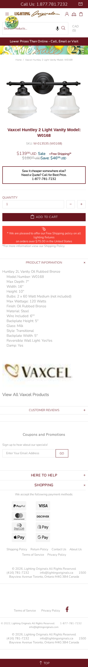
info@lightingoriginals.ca (56, 573)
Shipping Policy (54, 246)
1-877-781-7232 (71, 623)
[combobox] (35, 29)
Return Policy (39, 549)
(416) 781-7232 (18, 573)
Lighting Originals (38, 14)
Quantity (10, 198)
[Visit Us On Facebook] (67, 610)
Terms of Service (33, 555)
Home (18, 60)
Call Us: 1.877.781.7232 (44, 4)
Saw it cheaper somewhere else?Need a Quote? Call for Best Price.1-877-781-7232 (44, 175)
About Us (75, 549)
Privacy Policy (56, 555)
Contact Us (59, 549)
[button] (57, 28)
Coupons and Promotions (44, 434)
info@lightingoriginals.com (43, 627)
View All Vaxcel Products (25, 394)
